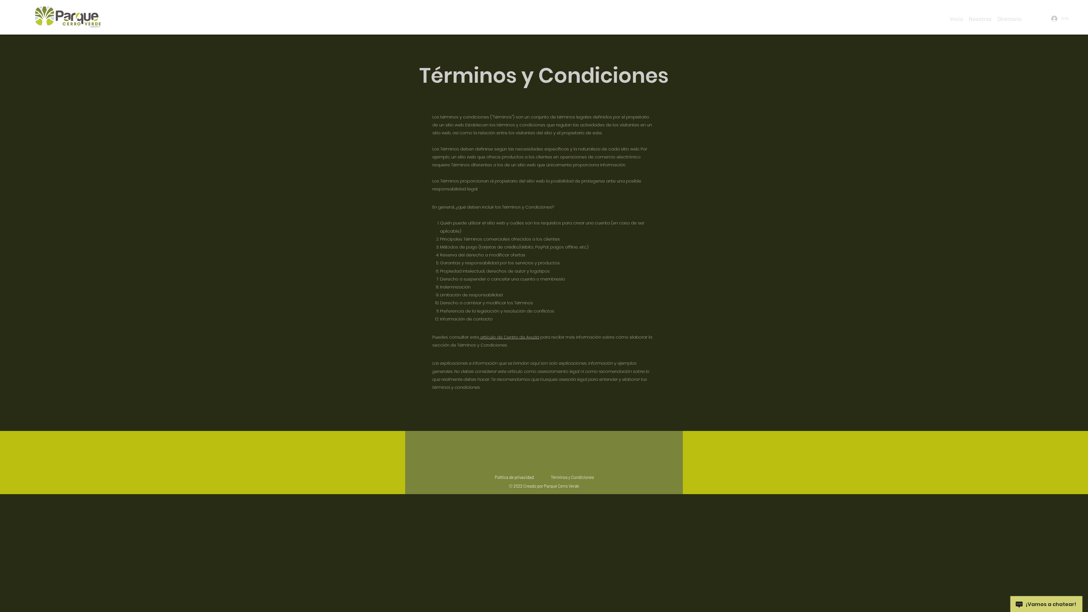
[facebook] (1027, 19)
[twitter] (1036, 19)
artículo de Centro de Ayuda (509, 337)
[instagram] (1044, 19)
